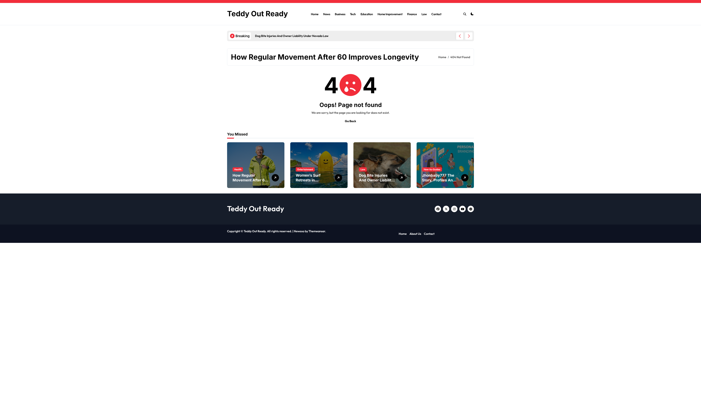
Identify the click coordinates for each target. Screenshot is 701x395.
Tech (353, 14)
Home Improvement (390, 14)
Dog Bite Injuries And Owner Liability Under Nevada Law (376, 180)
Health (237, 169)
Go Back (350, 121)
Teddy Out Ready (257, 13)
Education (367, 14)
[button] (468, 36)
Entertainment (305, 169)
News (326, 14)
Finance (412, 14)
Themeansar (317, 231)
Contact (436, 14)
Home (315, 14)
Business (340, 14)
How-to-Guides (432, 169)
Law (424, 14)
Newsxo (299, 231)
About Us (415, 234)
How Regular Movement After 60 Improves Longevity (250, 180)
